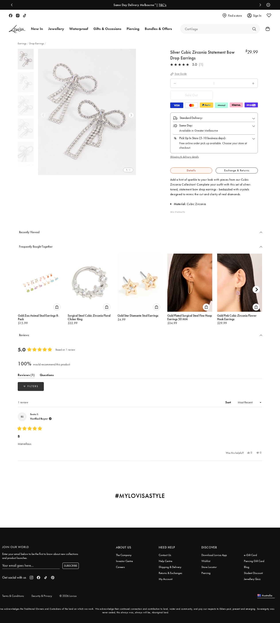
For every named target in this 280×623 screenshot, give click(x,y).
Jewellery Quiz (252, 579)
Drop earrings (36, 43)
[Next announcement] (259, 5)
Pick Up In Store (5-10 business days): (202, 138)
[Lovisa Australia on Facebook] (10, 15)
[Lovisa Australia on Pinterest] (52, 577)
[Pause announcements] (267, 4)
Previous (43, 115)
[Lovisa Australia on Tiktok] (24, 15)
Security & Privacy (41, 596)
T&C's (162, 5)
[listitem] (87, 112)
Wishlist (205, 561)
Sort (228, 402)
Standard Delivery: (191, 118)
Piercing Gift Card (254, 561)
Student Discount (253, 573)
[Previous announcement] (13, 5)
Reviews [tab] (26, 375)
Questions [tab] (47, 375)
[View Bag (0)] (266, 29)
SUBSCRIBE (70, 566)
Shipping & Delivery (170, 567)
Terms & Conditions (13, 596)
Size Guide (181, 73)
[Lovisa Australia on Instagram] (17, 15)
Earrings (22, 43)
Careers (120, 567)
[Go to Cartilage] (254, 29)
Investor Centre (124, 561)
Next (131, 115)
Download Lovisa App (214, 555)
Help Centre (165, 561)
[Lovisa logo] (17, 29)
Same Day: (186, 125)
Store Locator (209, 567)
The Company (123, 555)
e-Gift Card (250, 555)
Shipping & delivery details (184, 157)
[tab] (191, 170)
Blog (246, 567)
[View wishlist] (269, 15)
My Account (165, 579)
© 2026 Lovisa (68, 596)
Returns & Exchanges (170, 573)
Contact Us (165, 555)
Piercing (205, 573)
